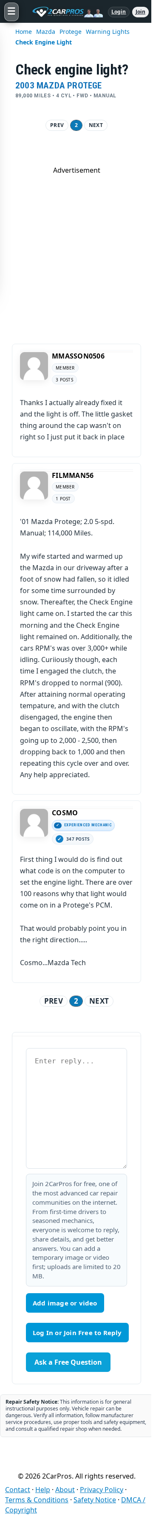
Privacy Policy (101, 1489)
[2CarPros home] (63, 11)
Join (140, 11)
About (65, 1489)
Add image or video (65, 1303)
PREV (57, 125)
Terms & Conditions (36, 1499)
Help (42, 1489)
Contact (17, 1489)
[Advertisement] (76, 251)
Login (118, 11)
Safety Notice (95, 1499)
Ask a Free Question (68, 1362)
